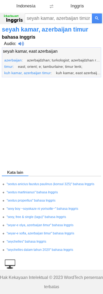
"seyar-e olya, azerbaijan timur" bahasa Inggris (40, 225)
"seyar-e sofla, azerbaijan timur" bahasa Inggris (40, 233)
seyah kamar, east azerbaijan (30, 51)
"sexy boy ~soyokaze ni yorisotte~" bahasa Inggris (42, 209)
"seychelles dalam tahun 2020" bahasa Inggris (40, 250)
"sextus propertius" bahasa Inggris (31, 200)
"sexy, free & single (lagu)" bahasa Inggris (36, 217)
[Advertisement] (51, 124)
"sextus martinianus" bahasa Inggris (32, 192)
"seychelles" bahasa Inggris (26, 241)
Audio (9, 43)
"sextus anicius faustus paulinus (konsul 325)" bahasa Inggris (50, 184)
